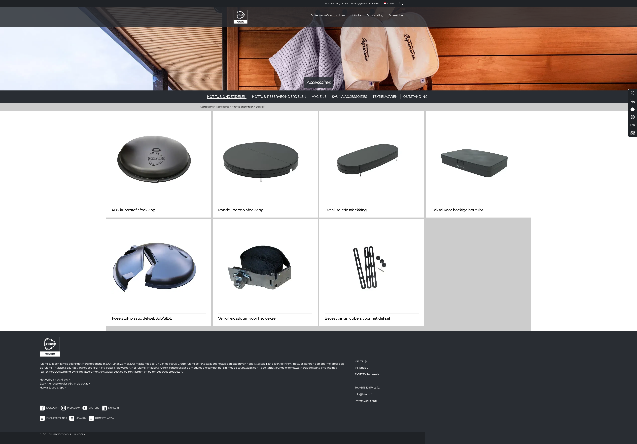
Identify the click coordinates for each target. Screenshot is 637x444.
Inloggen (79, 434)
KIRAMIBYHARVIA (104, 418)
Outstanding (375, 15)
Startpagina (206, 106)
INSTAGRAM (73, 407)
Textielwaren (385, 97)
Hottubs (356, 15)
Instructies (374, 3)
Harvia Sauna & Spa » (53, 387)
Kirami (345, 3)
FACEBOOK (52, 407)
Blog (338, 3)
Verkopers (329, 3)
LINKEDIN (113, 407)
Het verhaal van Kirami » (55, 379)
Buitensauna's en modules (328, 15)
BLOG (43, 434)
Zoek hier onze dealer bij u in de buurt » (65, 383)
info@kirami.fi (363, 394)
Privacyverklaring (366, 400)
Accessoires (396, 15)
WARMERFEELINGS (56, 418)
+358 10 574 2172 (369, 387)
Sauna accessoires (349, 97)
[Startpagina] (241, 16)
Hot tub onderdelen (227, 97)
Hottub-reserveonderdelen (279, 97)
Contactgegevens (358, 3)
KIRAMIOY (81, 418)
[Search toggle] (400, 3)
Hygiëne (319, 97)
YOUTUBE (94, 407)
